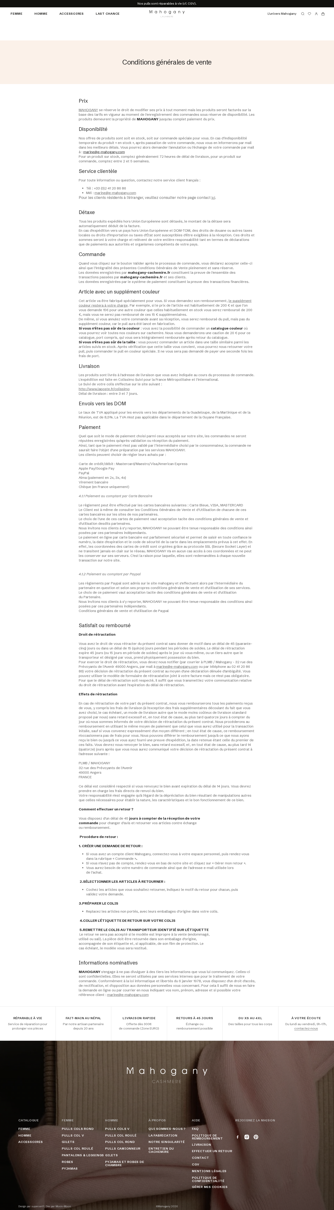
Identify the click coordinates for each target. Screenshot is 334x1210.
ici (213, 197)
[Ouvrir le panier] (323, 14)
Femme (16, 13)
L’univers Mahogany (282, 13)
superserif (37, 1206)
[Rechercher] (303, 14)
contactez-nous (306, 1028)
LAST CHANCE (108, 13)
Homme (41, 13)
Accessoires (71, 13)
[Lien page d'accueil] (167, 13)
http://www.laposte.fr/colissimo (104, 389)
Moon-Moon (63, 1206)
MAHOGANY (88, 110)
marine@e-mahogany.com (104, 152)
